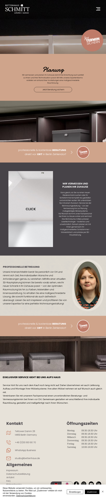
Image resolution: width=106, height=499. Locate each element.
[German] (56, 484)
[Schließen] (102, 492)
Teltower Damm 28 (25, 431)
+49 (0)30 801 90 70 (25, 442)
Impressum (12, 470)
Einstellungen (75, 491)
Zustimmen (92, 491)
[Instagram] (83, 483)
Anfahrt (10, 477)
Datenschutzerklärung (18, 474)
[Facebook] (76, 483)
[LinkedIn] (98, 483)
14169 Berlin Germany (26, 434)
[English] (67, 484)
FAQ (8, 481)
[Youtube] (91, 483)
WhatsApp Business (25, 450)
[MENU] (96, 8)
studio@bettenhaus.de (27, 458)
